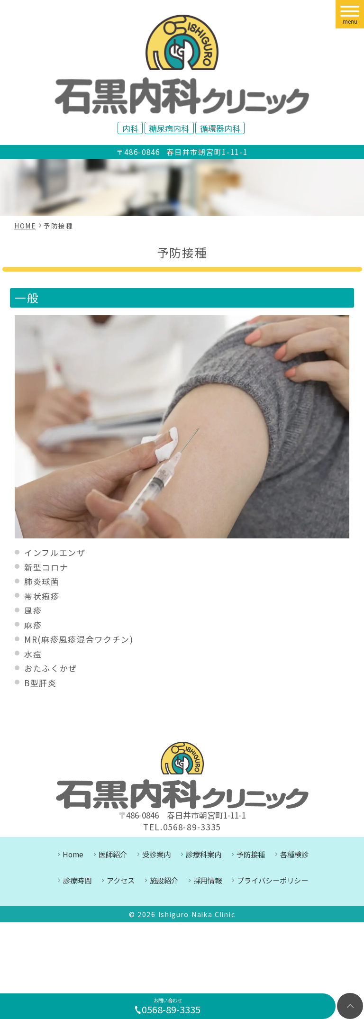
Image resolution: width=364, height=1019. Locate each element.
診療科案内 (203, 854)
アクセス (121, 880)
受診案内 (156, 854)
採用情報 (207, 880)
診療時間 (77, 880)
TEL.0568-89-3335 (182, 827)
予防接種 (251, 854)
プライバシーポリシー (272, 880)
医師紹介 (113, 854)
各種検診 (294, 854)
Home (73, 854)
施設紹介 (164, 880)
